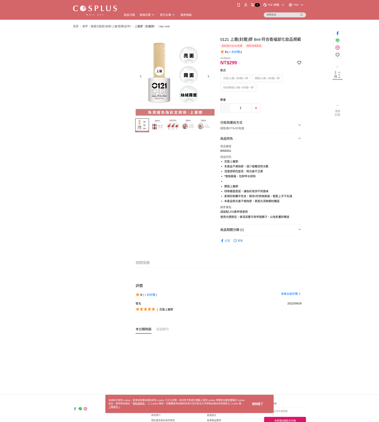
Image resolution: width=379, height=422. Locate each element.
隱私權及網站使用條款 (163, 420)
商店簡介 (156, 415)
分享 (227, 240)
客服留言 (211, 415)
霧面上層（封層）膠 (267, 78)
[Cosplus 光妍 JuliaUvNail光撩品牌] (95, 10)
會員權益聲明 (214, 420)
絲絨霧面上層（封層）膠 (238, 87)
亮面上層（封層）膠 (235, 78)
